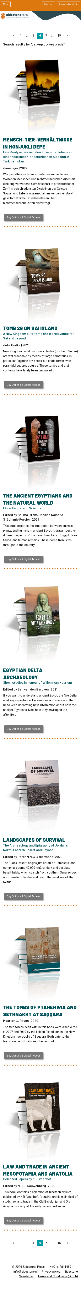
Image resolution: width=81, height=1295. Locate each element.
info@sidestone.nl (26, 1271)
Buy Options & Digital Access (23, 217)
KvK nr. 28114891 (61, 1267)
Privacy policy (51, 1271)
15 (59, 35)
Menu (6, 4)
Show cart (48, 4)
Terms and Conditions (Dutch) (58, 1276)
